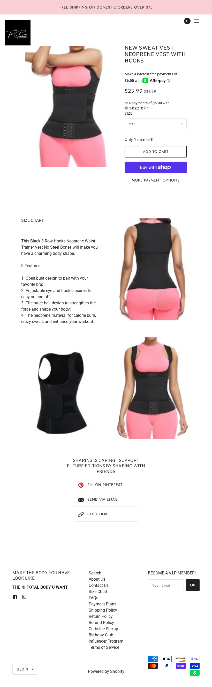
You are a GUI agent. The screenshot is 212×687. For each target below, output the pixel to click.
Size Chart (98, 591)
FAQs (93, 597)
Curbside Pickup (103, 628)
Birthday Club (101, 635)
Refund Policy (101, 622)
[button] (156, 105)
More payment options (156, 180)
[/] (18, 32)
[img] (15, 596)
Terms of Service (104, 647)
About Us (97, 579)
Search (95, 573)
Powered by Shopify (106, 671)
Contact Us (99, 585)
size (129, 113)
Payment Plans (102, 604)
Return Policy (101, 616)
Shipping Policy (103, 610)
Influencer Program (106, 641)
